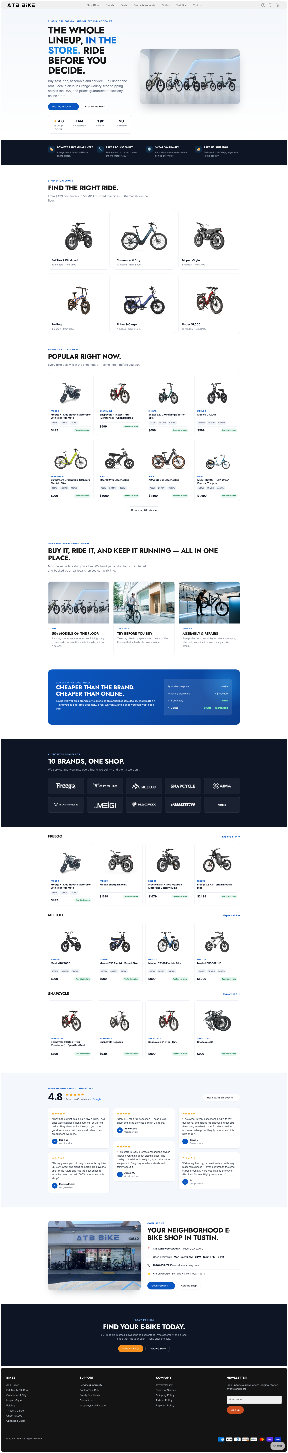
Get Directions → (161, 1285)
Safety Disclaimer (90, 1395)
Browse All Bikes (95, 106)
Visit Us (197, 5)
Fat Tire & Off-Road (17, 1390)
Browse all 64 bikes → (144, 510)
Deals (123, 5)
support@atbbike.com (93, 1405)
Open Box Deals (15, 1420)
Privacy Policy (164, 1385)
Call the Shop (189, 1285)
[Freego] (66, 786)
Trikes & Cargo (15, 1410)
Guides (166, 5)
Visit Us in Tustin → (63, 106)
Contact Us (86, 1400)
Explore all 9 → (231, 915)
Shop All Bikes (130, 1348)
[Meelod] (144, 786)
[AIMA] (222, 786)
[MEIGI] (105, 805)
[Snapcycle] (183, 786)
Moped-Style (14, 1400)
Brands (110, 5)
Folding (10, 1405)
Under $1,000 (14, 1415)
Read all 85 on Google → (221, 1097)
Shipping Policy (165, 1395)
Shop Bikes (93, 5)
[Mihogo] (183, 805)
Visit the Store (158, 1348)
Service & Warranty (144, 5)
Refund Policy (164, 1400)
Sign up (235, 1410)
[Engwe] (105, 786)
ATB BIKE (18, 1438)
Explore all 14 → (231, 836)
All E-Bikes (12, 1385)
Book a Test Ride (90, 1390)
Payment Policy (165, 1405)
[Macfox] (144, 805)
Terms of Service (166, 1390)
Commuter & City (16, 1395)
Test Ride (181, 5)
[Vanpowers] (66, 805)
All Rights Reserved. (33, 1438)
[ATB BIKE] (21, 5)
